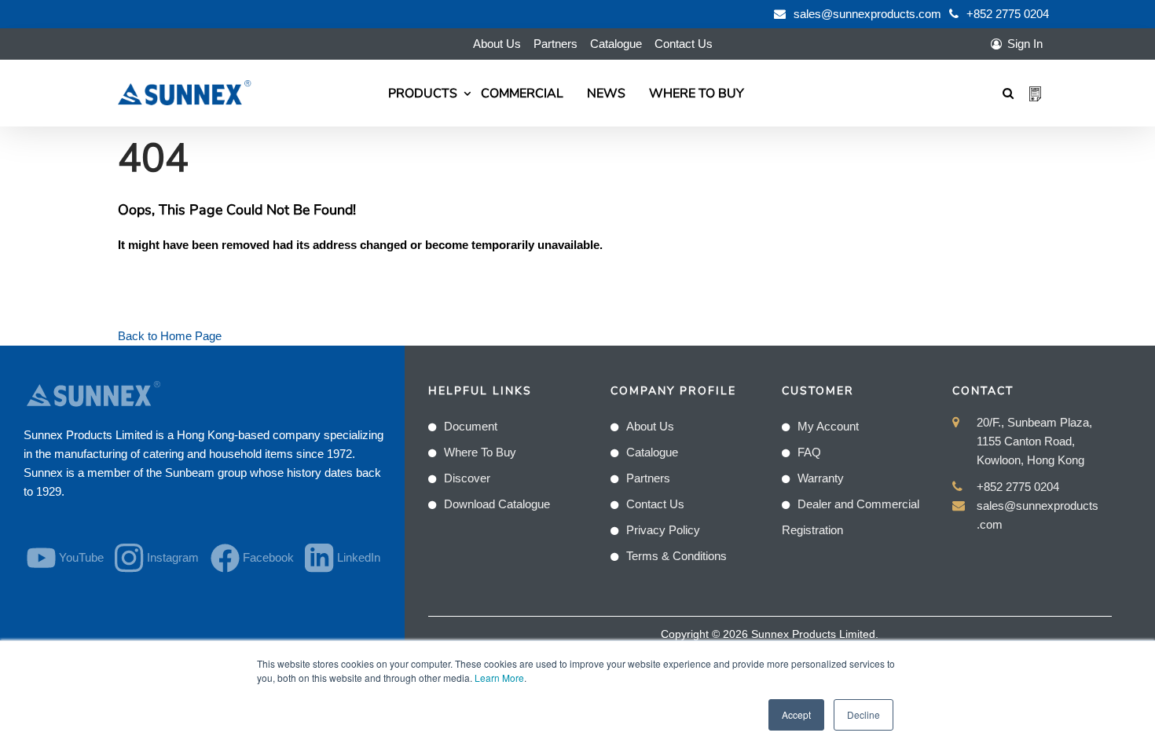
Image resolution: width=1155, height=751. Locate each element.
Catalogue (616, 43)
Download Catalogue (497, 504)
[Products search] (1008, 93)
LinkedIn (354, 557)
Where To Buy (696, 93)
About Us (497, 43)
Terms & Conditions (676, 555)
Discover (467, 478)
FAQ (809, 452)
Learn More (499, 677)
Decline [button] (863, 714)
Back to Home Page (170, 336)
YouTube (77, 557)
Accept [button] (796, 714)
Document (470, 426)
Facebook (264, 557)
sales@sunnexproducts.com (867, 13)
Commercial (522, 93)
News (606, 93)
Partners (556, 43)
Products (422, 93)
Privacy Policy (663, 530)
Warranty (821, 478)
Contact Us (683, 43)
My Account (828, 426)
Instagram (169, 557)
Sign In (1025, 43)
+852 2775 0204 (1007, 13)
